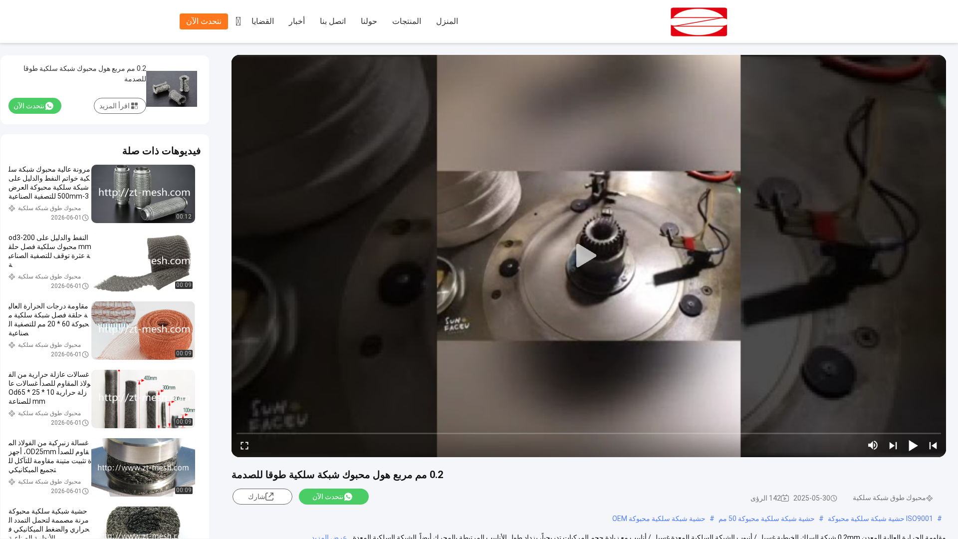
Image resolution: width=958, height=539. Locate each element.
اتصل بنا (333, 21)
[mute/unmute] (873, 445)
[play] (588, 256)
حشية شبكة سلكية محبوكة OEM (659, 519)
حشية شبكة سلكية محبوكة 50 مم (766, 519)
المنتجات (406, 21)
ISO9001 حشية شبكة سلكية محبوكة (880, 519)
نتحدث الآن (204, 21)
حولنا (369, 21)
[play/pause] (913, 445)
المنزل (447, 21)
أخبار (297, 21)
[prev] (933, 445)
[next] (893, 445)
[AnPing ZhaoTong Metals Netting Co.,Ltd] (723, 22)
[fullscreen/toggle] (244, 445)
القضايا (262, 21)
